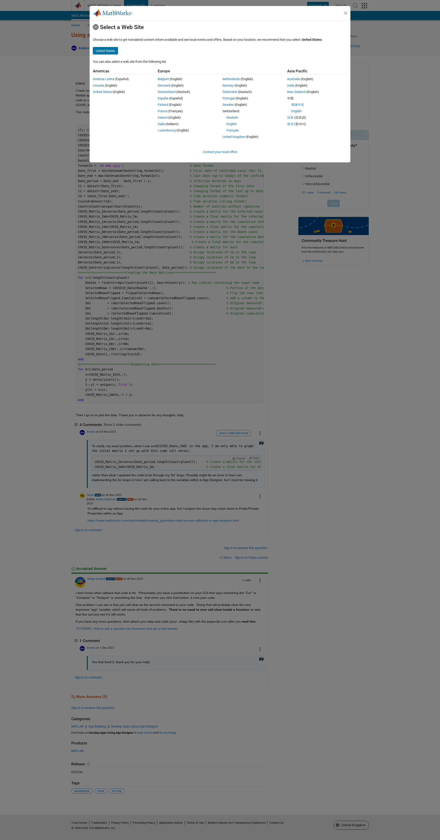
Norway (228, 85)
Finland (163, 105)
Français (232, 130)
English (231, 124)
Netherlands (231, 79)
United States (102, 92)
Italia (161, 124)
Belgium (163, 79)
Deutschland (167, 92)
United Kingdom (234, 137)
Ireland (163, 117)
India (290, 85)
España (163, 98)
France (163, 111)
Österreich (230, 92)
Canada (98, 85)
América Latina (103, 79)
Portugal (229, 98)
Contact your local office (220, 152)
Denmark (164, 85)
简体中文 (297, 105)
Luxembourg (167, 130)
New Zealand (296, 92)
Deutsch (232, 117)
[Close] (345, 13)
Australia (293, 79)
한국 (290, 124)
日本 (290, 117)
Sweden (228, 105)
